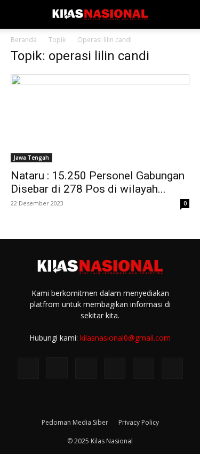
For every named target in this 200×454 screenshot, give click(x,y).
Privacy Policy (138, 422)
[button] (18, 14)
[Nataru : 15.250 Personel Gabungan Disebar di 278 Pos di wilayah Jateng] (100, 118)
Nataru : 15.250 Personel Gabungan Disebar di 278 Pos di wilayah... (98, 182)
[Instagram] (57, 367)
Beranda (24, 39)
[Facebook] (28, 368)
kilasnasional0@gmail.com (125, 338)
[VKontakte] (143, 368)
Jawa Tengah (31, 157)
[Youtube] (172, 368)
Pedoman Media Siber (75, 422)
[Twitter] (86, 368)
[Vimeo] (114, 368)
